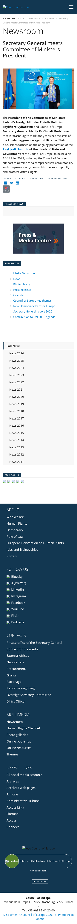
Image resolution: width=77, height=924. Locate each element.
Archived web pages (21, 787)
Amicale (12, 794)
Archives (13, 781)
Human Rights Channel (23, 728)
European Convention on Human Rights (35, 543)
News (16, 279)
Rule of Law (15, 536)
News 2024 (16, 368)
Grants (11, 675)
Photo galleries (17, 735)
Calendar (19, 295)
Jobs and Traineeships (22, 549)
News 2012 (16, 454)
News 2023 (16, 375)
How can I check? (38, 870)
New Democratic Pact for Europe (34, 306)
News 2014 (16, 440)
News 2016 (16, 425)
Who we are (15, 517)
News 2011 (16, 462)
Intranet (40, 881)
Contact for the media (22, 649)
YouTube (17, 609)
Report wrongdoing (21, 688)
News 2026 (16, 353)
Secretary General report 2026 (32, 311)
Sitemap (13, 814)
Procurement (16, 668)
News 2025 (16, 360)
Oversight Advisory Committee (29, 695)
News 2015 (16, 433)
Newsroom (15, 721)
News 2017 (16, 418)
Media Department (25, 273)
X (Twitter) (18, 583)
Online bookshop (19, 741)
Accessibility (15, 807)
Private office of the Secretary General (34, 642)
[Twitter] (11, 183)
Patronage (14, 681)
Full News (13, 346)
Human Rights (17, 523)
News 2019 (16, 404)
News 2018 (16, 411)
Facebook (17, 602)
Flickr (14, 615)
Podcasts (17, 622)
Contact (39, 919)
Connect (13, 827)
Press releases (22, 289)
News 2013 (16, 447)
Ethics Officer (16, 701)
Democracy (15, 530)
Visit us (12, 556)
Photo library (21, 284)
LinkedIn (17, 589)
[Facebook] (6, 183)
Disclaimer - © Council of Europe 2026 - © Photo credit (38, 914)
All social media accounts (24, 775)
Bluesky (16, 576)
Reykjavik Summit (16, 149)
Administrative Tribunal (23, 801)
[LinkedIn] (17, 183)
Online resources (19, 748)
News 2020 (16, 396)
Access (11, 820)
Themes (12, 754)
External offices (18, 655)
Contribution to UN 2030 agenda (34, 317)
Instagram (18, 596)
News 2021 (16, 389)
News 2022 (16, 382)
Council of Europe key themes (32, 300)
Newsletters (15, 662)
